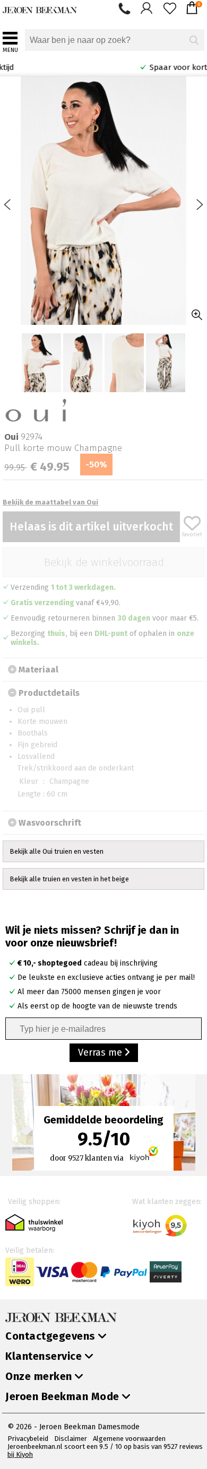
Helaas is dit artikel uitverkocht (91, 527)
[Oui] (36, 409)
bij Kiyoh (20, 1454)
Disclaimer (70, 1439)
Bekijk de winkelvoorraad (104, 562)
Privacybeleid (27, 1439)
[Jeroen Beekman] (40, 8)
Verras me (101, 1052)
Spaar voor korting (156, 67)
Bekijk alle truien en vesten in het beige (69, 879)
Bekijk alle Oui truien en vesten (57, 851)
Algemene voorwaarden (129, 1439)
